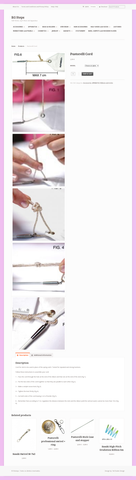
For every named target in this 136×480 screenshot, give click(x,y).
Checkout (104, 7)
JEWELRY (55, 31)
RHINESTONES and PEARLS (23, 31)
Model (73, 66)
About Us (16, 7)
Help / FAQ (54, 7)
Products (21, 46)
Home (13, 46)
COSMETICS (42, 31)
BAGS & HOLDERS (48, 27)
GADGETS (66, 31)
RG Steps (17, 17)
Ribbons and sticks (106, 83)
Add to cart (87, 74)
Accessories (87, 83)
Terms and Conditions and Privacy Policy (35, 7)
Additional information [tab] (42, 355)
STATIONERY (80, 31)
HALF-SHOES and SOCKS (99, 27)
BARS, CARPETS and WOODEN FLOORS (102, 31)
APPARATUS (32, 27)
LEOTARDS (117, 27)
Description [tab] (23, 355)
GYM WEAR (64, 27)
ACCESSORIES (18, 27)
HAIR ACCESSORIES (80, 27)
